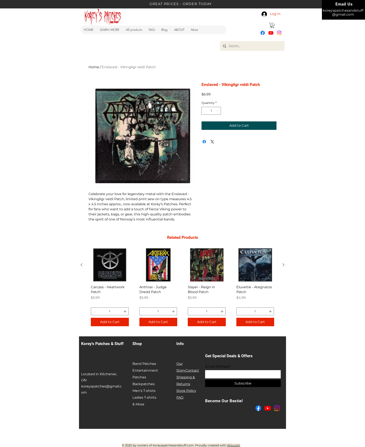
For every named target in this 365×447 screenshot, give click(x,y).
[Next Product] (283, 264)
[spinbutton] (211, 110)
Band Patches (144, 364)
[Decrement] (204, 110)
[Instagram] (279, 33)
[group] (182, 289)
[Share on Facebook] (204, 141)
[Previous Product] (81, 264)
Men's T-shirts (143, 391)
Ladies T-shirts (144, 397)
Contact (192, 370)
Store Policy (186, 391)
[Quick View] (110, 264)
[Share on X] (212, 141)
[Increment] (217, 110)
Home (94, 67)
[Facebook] (263, 33)
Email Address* (217, 366)
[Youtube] (271, 33)
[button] (110, 30)
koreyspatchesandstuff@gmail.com (343, 12)
